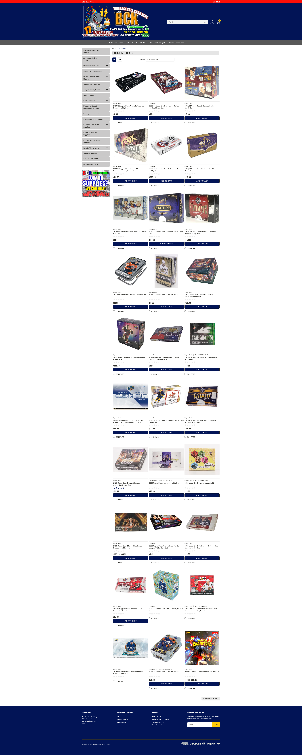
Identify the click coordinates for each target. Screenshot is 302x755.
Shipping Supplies (90, 153)
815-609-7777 (88, 2)
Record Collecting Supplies (90, 133)
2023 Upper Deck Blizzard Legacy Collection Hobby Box (126, 484)
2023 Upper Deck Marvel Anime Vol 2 (199, 483)
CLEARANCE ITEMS (91, 159)
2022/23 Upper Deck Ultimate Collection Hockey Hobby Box (201, 421)
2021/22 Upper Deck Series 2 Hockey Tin (165, 294)
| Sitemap (107, 744)
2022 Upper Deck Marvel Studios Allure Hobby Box (129, 358)
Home (114, 48)
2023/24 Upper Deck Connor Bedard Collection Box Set (127, 610)
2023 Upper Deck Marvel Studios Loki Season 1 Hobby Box (128, 547)
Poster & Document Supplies (91, 126)
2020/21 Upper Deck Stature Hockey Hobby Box (166, 233)
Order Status (121, 722)
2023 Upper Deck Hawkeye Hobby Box (164, 483)
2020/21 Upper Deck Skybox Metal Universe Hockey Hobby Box (127, 170)
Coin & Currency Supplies (93, 119)
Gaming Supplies (89, 95)
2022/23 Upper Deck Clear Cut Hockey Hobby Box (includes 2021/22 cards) (128, 421)
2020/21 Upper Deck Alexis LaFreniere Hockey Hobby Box (128, 107)
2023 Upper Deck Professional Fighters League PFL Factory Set (164, 547)
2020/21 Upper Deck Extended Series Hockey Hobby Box (164, 107)
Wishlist (216, 2)
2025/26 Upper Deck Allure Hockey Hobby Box (165, 610)
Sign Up (125, 719)
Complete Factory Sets (92, 71)
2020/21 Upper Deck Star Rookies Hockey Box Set (130, 233)
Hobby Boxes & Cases (91, 66)
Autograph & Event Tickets (90, 59)
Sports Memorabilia (91, 148)
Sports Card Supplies (91, 84)
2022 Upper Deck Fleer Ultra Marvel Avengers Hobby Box (199, 295)
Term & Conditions (176, 43)
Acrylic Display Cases (91, 90)
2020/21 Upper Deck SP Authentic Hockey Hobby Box (166, 170)
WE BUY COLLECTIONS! (136, 43)
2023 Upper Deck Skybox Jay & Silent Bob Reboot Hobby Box (201, 547)
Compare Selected (210, 698)
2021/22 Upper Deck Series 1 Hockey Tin (129, 294)
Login (119, 719)
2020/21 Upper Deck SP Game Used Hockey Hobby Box (202, 170)
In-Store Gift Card (90, 164)
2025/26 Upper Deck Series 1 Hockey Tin (165, 672)
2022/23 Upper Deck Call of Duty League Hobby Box (201, 358)
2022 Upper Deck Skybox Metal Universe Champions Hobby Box (165, 358)
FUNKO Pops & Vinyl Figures (91, 78)
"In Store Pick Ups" (157, 43)
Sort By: (142, 60)
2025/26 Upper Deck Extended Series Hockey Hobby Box (128, 673)
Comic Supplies (89, 101)
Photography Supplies (92, 114)
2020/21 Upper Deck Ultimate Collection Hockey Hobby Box (201, 233)
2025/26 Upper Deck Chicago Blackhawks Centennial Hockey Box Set (201, 610)
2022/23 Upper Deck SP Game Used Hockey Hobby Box (166, 421)
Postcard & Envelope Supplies (91, 141)
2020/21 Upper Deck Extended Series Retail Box (199, 107)
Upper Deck (122, 48)
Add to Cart (131, 118)
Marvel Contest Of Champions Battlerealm (202, 672)
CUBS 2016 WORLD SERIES (91, 51)
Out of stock (166, 244)
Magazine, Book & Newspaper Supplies (91, 107)
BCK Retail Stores (116, 43)
